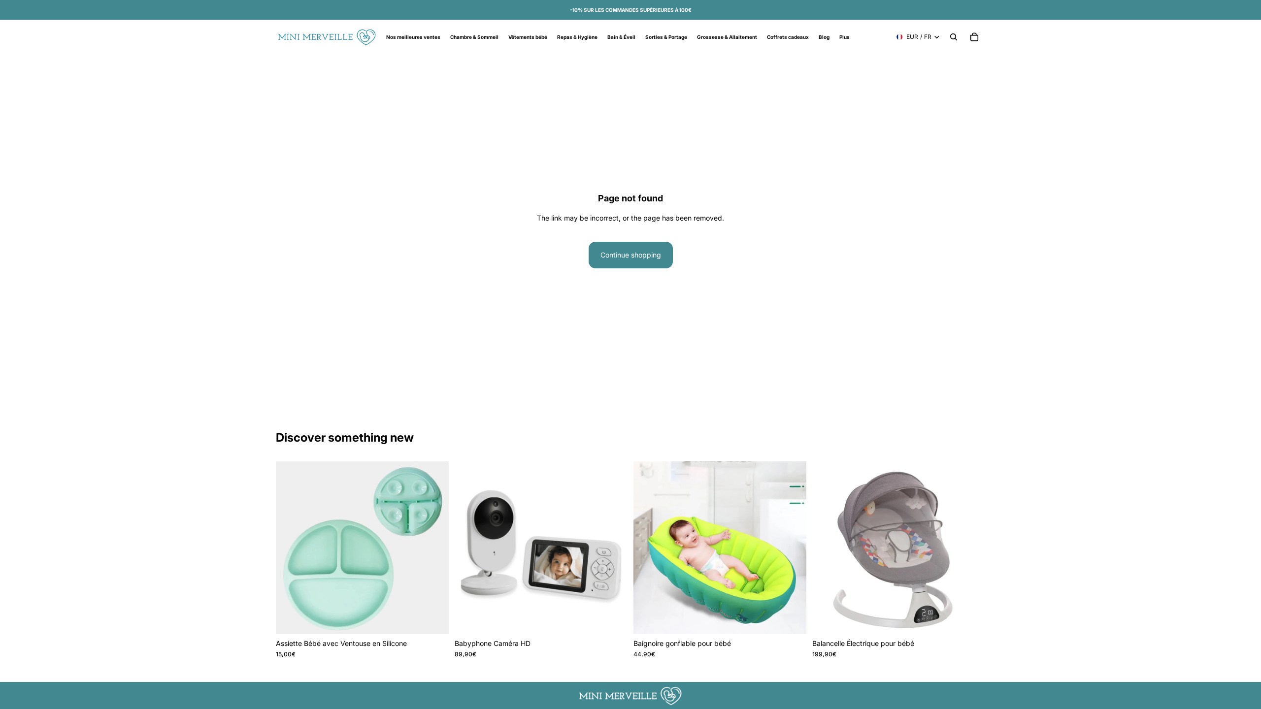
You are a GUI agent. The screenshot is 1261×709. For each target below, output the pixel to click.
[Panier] (974, 37)
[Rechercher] (953, 37)
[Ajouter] (612, 619)
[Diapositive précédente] (469, 547)
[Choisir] (433, 619)
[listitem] (844, 37)
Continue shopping (630, 255)
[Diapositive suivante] (613, 547)
